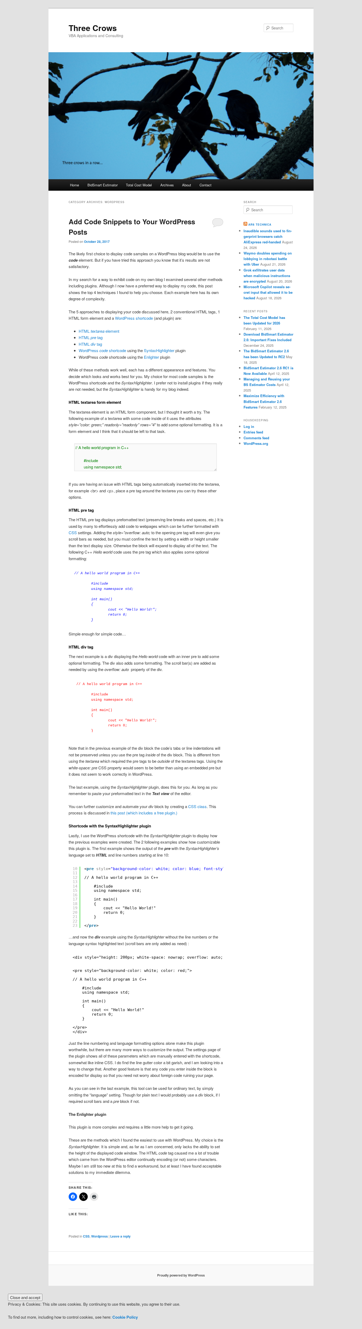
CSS (73, 532)
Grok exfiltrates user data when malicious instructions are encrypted (267, 275)
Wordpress (99, 1236)
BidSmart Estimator (102, 184)
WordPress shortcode (134, 318)
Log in (249, 426)
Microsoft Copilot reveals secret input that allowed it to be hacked (268, 292)
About (186, 184)
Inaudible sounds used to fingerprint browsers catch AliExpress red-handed (268, 236)
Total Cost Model (139, 184)
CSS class (197, 806)
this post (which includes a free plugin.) (143, 812)
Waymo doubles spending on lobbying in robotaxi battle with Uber (268, 259)
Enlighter (152, 357)
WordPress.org (256, 443)
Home (74, 184)
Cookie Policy (125, 1317)
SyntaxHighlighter (159, 350)
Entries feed (253, 432)
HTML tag (91, 337)
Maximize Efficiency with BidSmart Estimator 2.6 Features (264, 401)
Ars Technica (259, 224)
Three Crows (93, 27)
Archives (167, 184)
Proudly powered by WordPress (181, 1275)
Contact (205, 184)
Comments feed (256, 437)
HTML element (99, 331)
